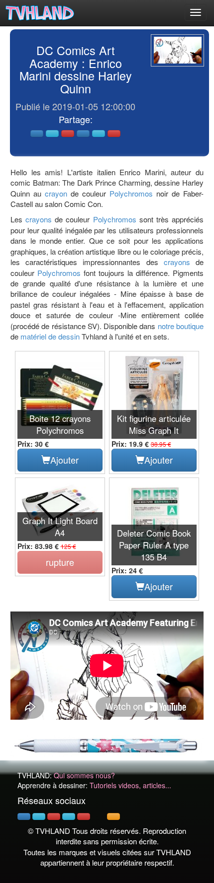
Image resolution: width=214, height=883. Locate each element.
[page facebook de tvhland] (23, 816)
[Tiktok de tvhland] (98, 816)
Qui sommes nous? (84, 775)
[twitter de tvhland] (38, 816)
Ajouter (64, 459)
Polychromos (131, 193)
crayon (56, 193)
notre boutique (181, 326)
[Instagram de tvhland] (68, 816)
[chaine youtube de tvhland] (83, 816)
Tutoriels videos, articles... (130, 785)
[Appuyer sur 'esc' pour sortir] (177, 50)
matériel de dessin (50, 336)
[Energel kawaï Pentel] (107, 744)
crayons (38, 219)
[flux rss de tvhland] (113, 816)
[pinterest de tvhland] (53, 816)
